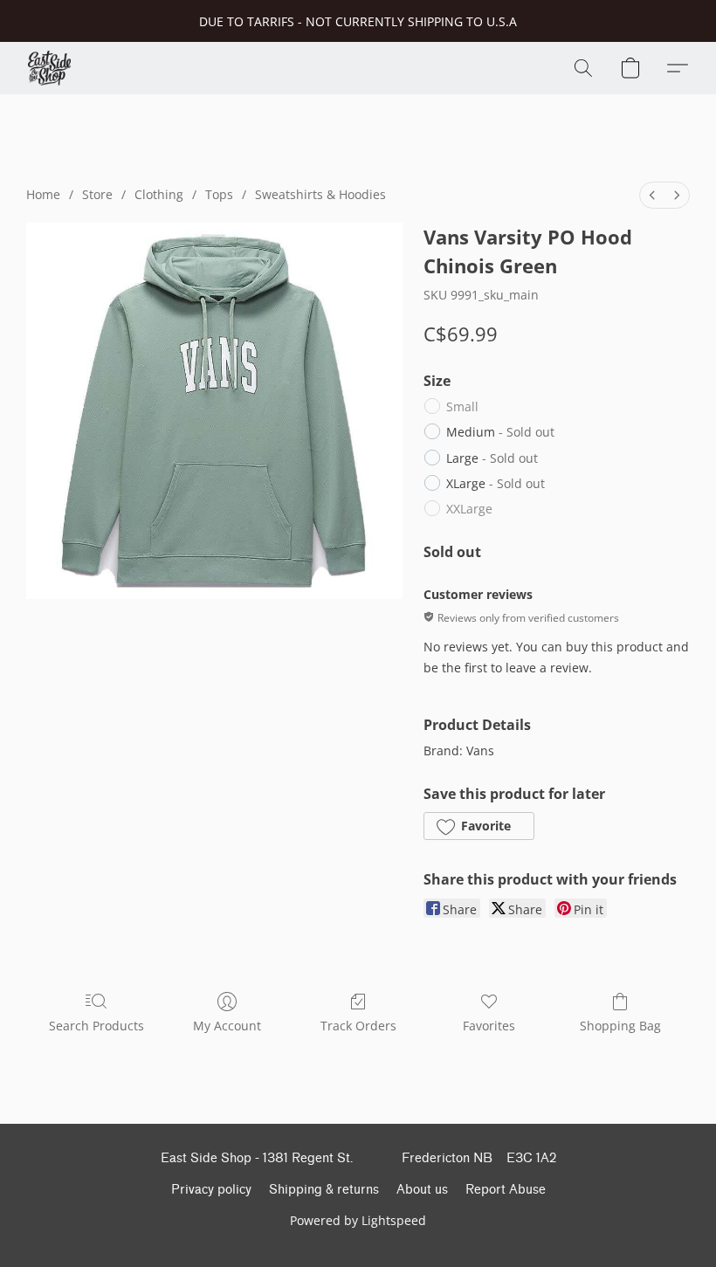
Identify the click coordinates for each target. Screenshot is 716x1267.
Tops (219, 194)
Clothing (158, 194)
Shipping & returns (324, 1189)
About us (422, 1189)
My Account (227, 1025)
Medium (500, 431)
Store (97, 194)
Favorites (489, 1025)
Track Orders (358, 1025)
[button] (49, 68)
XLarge (495, 483)
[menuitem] (652, 195)
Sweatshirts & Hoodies (320, 194)
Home (43, 194)
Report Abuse (505, 1189)
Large (492, 458)
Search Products (96, 1025)
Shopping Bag (620, 1025)
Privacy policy (211, 1189)
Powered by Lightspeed (358, 1220)
